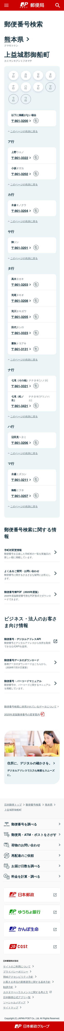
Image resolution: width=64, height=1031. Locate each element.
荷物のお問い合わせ (25, 845)
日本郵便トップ (13, 804)
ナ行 (13, 87)
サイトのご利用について (17, 966)
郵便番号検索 (33, 804)
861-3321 (21, 386)
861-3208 (21, 300)
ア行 (13, 75)
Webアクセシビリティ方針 (18, 976)
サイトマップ (10, 1007)
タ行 (50, 75)
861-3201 (21, 247)
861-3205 (21, 317)
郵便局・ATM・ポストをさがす (34, 834)
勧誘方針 (8, 987)
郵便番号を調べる (24, 824)
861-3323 (21, 333)
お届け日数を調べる (25, 866)
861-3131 (21, 349)
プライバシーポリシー (15, 971)
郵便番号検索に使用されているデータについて (30, 706)
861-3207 (21, 496)
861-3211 (21, 479)
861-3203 (21, 284)
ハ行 (26, 87)
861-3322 (21, 157)
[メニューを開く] (6, 5)
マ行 (38, 87)
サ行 (38, 75)
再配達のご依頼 (22, 855)
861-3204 (21, 210)
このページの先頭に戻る (24, 131)
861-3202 (21, 174)
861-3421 (21, 406)
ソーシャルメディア (14, 1002)
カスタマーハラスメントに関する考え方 (25, 992)
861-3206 (21, 442)
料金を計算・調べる (25, 876)
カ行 (26, 75)
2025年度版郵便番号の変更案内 (22, 714)
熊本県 (48, 804)
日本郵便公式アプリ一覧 (17, 997)
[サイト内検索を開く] (57, 5)
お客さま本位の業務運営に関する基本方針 (26, 982)
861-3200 (21, 120)
